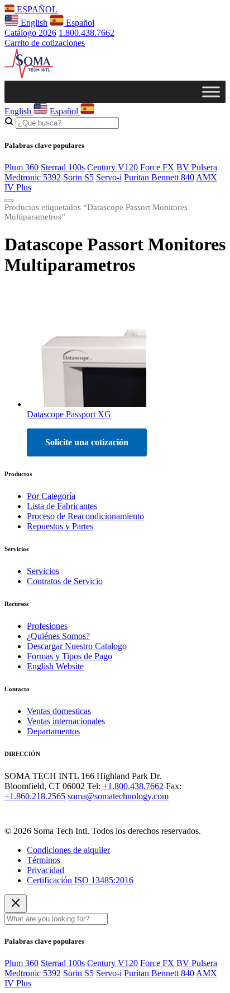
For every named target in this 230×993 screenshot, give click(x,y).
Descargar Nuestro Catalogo (77, 646)
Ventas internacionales (66, 721)
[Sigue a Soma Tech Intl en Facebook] (11, 812)
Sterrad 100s (63, 167)
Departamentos (53, 731)
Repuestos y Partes (60, 526)
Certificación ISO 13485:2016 (80, 880)
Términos (43, 860)
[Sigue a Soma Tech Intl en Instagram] (26, 812)
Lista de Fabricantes (62, 506)
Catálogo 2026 (30, 33)
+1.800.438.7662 (133, 786)
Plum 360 (21, 167)
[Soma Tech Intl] (28, 75)
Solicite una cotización (86, 442)
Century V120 (112, 167)
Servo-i (109, 177)
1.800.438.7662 (86, 33)
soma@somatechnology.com (118, 796)
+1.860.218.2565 (34, 796)
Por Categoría (51, 496)
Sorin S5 (78, 177)
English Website (55, 666)
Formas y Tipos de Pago (69, 656)
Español (79, 22)
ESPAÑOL (36, 9)
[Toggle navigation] (8, 200)
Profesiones (47, 626)
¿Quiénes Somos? (58, 636)
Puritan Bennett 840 (159, 177)
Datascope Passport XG (69, 414)
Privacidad (45, 870)
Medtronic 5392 (32, 177)
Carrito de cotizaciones (44, 43)
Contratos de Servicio (65, 581)
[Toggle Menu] (211, 91)
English (32, 22)
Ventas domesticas (59, 711)
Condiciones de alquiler (68, 850)
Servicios (43, 571)
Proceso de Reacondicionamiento (85, 516)
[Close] (15, 903)
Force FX (157, 167)
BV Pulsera (196, 167)
